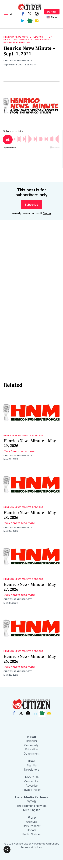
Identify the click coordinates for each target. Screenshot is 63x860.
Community (31, 745)
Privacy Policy (31, 789)
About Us (31, 777)
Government (31, 753)
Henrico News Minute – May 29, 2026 (30, 443)
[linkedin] (22, 20)
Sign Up (32, 765)
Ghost (54, 843)
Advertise (32, 785)
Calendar (31, 741)
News (31, 737)
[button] (7, 849)
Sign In (47, 213)
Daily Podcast (31, 826)
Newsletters (31, 769)
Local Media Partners (31, 797)
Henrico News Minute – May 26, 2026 (30, 658)
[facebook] (22, 13)
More (31, 817)
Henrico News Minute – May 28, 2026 (30, 515)
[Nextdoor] (29, 20)
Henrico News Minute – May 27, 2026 (30, 586)
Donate (52, 11)
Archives (31, 821)
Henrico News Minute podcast (24, 36)
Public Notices (31, 834)
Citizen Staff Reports (18, 60)
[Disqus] (31, 272)
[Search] (11, 14)
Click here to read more (19, 451)
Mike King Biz (31, 810)
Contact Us (31, 781)
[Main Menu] (6, 14)
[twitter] (29, 13)
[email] (36, 20)
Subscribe (31, 204)
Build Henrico (23, 39)
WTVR (31, 801)
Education (31, 749)
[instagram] (36, 13)
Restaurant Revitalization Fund (27, 41)
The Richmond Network (31, 805)
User (31, 761)
